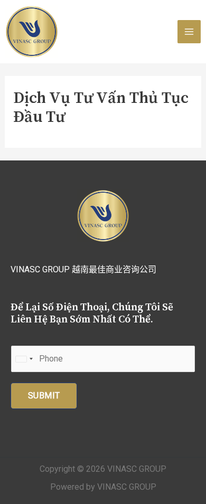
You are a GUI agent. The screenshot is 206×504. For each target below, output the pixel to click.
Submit (44, 396)
